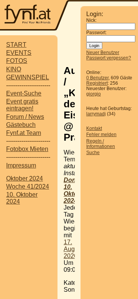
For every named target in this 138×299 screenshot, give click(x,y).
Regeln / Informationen (100, 143)
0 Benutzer (97, 77)
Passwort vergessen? (108, 58)
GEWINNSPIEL (27, 77)
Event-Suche (23, 93)
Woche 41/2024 (27, 186)
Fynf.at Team (23, 133)
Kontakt (94, 128)
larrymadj (96, 114)
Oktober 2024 (24, 178)
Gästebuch (21, 125)
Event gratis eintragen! (22, 105)
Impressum (21, 165)
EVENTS (18, 52)
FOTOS (16, 61)
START (16, 44)
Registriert (97, 83)
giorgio (93, 94)
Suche (93, 152)
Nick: (91, 20)
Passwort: (96, 32)
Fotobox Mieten (27, 149)
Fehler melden (101, 134)
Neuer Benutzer (102, 52)
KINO (13, 69)
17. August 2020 (73, 249)
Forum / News (25, 116)
